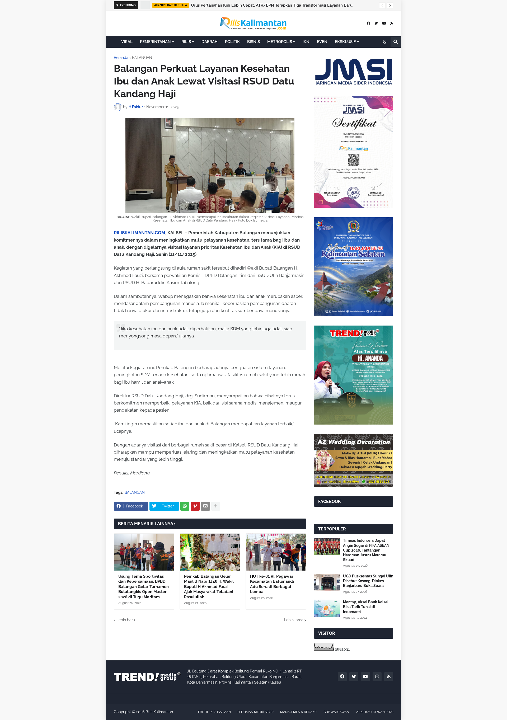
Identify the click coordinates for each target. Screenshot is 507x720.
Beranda (121, 57)
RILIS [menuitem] (186, 41)
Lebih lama (293, 620)
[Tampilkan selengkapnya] (215, 506)
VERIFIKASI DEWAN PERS (374, 712)
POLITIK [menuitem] (232, 41)
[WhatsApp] (184, 506)
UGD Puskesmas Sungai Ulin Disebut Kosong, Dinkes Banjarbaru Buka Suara (368, 581)
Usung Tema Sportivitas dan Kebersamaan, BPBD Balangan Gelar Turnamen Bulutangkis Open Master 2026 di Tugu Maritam (143, 586)
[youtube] (384, 23)
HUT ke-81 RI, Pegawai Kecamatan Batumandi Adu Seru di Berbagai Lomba (272, 584)
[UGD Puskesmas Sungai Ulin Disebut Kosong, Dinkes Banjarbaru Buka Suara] (327, 582)
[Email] (205, 506)
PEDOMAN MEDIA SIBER (255, 712)
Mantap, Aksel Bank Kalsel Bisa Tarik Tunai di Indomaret (365, 607)
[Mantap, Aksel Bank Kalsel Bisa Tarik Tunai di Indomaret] (327, 608)
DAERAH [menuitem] (209, 41)
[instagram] (377, 676)
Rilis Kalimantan (159, 712)
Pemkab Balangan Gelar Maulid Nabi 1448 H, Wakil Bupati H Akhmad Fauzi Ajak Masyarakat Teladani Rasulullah (209, 586)
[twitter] (376, 23)
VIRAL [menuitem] (127, 41)
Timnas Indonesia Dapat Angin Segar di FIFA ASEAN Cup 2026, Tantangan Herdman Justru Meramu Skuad (366, 550)
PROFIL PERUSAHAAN (214, 712)
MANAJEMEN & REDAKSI (298, 712)
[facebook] (368, 23)
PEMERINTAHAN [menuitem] (155, 41)
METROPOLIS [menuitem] (279, 41)
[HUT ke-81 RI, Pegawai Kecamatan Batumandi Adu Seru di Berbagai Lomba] (276, 552)
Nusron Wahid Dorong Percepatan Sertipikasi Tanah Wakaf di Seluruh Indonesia (265, 5)
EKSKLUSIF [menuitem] (345, 41)
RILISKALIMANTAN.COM (139, 232)
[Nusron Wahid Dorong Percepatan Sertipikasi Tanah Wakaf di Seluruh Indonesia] (145, 5)
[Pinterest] (195, 506)
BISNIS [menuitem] (253, 41)
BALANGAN (142, 57)
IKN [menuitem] (306, 41)
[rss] (391, 23)
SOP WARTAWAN (336, 712)
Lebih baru (125, 620)
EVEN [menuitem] (322, 41)
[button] (382, 5)
